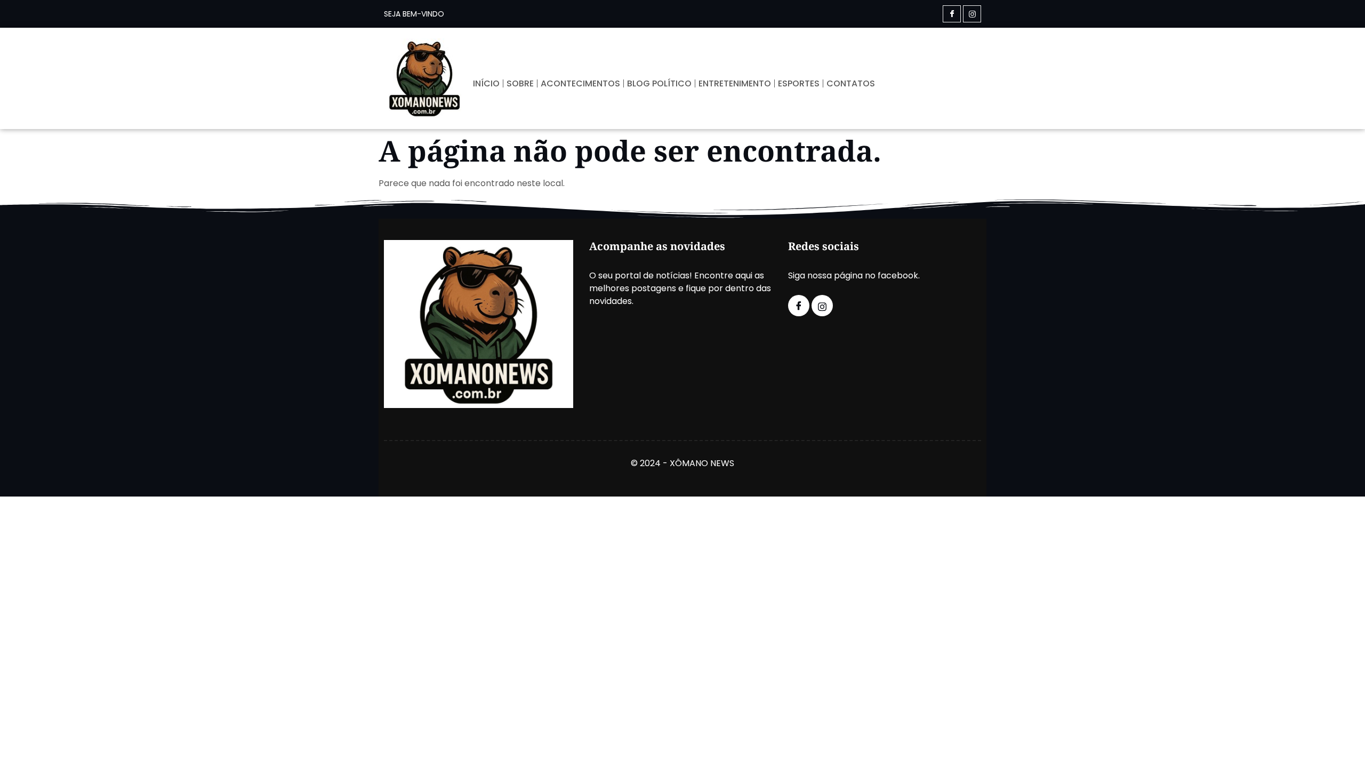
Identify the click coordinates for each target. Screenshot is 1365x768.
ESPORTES (799, 83)
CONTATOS (850, 83)
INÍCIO (486, 83)
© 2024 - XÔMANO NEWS (682, 463)
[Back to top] (1341, 744)
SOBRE (520, 83)
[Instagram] (972, 13)
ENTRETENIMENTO (734, 83)
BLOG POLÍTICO (659, 83)
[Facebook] (952, 13)
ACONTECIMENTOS (580, 83)
